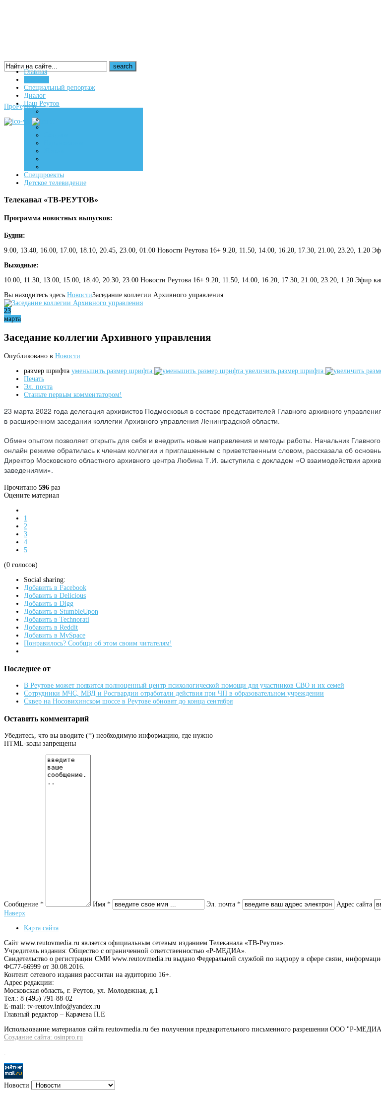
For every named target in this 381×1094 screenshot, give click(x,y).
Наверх (14, 913)
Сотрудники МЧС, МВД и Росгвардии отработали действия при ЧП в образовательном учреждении (174, 693)
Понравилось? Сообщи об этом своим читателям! (98, 643)
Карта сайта (41, 928)
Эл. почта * (223, 904)
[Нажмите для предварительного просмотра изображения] (73, 303)
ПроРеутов (20, 106)
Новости (79, 295)
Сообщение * (24, 904)
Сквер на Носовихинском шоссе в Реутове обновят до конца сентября (128, 701)
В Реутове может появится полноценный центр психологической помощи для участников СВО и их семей (184, 685)
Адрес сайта (354, 904)
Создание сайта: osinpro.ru (43, 1037)
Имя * (102, 904)
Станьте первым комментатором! (73, 394)
